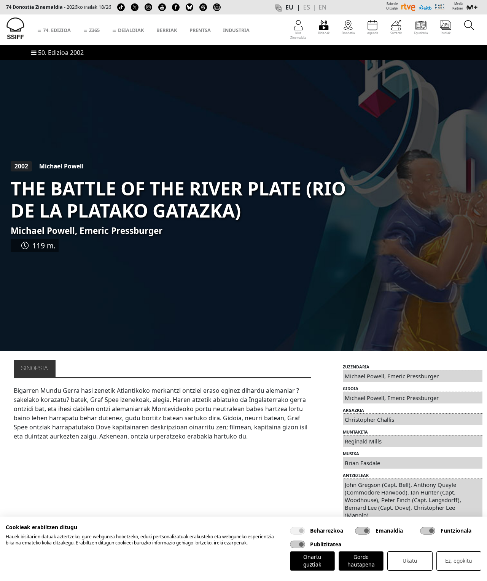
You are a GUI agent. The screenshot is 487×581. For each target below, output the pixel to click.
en (322, 7)
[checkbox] (297, 531)
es (306, 7)
